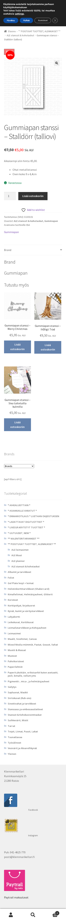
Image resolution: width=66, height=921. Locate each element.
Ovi (28, 224)
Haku (33, 915)
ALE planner (18, 561)
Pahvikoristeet (16, 661)
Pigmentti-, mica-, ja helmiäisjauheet (28, 681)
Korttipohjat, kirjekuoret (21, 605)
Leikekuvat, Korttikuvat (21, 622)
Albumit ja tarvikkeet (19, 572)
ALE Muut (16, 555)
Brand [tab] (7, 250)
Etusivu (12, 31)
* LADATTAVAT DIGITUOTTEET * (26, 521)
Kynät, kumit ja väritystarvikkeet (26, 611)
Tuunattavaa (15, 737)
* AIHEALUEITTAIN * (19, 505)
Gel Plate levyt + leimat (21, 583)
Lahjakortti (14, 616)
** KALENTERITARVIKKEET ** (23, 538)
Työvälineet (14, 742)
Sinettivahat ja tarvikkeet (22, 703)
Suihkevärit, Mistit (18, 720)
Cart (51, 911)
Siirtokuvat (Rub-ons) (19, 698)
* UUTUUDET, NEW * (19, 533)
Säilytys (12, 686)
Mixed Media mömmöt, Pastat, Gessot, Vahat (33, 644)
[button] (56, 63)
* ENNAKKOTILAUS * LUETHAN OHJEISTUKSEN (33, 516)
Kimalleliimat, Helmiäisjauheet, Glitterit (30, 594)
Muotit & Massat (17, 650)
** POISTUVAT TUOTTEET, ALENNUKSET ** (39, 31)
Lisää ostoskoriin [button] (17, 347)
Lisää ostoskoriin (32, 196)
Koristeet (13, 599)
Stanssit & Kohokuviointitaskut (25, 714)
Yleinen (12, 753)
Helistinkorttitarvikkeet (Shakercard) (28, 588)
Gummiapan (51, 221)
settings (19, 13)
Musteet (12, 655)
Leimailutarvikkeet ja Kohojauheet (27, 627)
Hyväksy (11, 20)
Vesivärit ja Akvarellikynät (22, 748)
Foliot (11, 577)
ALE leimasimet (20, 549)
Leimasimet (14, 633)
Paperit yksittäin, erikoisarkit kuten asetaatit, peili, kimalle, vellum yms (33, 674)
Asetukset (43, 20)
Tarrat (11, 726)
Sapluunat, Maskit (18, 692)
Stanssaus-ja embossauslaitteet (25, 709)
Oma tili (11, 915)
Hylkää (26, 20)
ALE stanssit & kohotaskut (20, 35)
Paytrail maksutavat (16, 897)
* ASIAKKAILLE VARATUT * (22, 510)
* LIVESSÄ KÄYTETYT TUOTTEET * (26, 527)
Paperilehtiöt (15, 666)
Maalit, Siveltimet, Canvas (22, 639)
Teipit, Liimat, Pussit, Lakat (23, 731)
